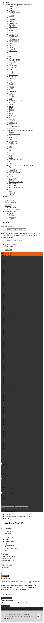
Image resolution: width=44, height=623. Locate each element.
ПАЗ (10, 167)
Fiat (10, 29)
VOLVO (12, 124)
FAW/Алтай (13, 27)
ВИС (10, 137)
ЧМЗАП (12, 193)
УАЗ (10, 189)
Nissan (11, 78)
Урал (10, 191)
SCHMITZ (12, 97)
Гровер (11, 215)
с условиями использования (23, 616)
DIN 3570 (12, 207)
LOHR (11, 69)
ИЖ (10, 148)
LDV (10, 64)
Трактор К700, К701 (16, 182)
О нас (3, 608)
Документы (9, 246)
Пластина (12, 217)
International (13, 51)
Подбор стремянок (11, 248)
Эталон (11, 195)
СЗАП (11, 176)
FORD (11, 30)
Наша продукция (11, 244)
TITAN (11, 112)
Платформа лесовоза (16, 169)
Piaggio (11, 88)
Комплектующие (11, 211)
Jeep (10, 56)
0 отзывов (8, 533)
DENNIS (12, 21)
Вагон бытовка (14, 134)
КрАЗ (11, 152)
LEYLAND (13, 67)
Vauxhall (12, 121)
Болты (7, 196)
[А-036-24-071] (6, 528)
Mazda (11, 73)
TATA (11, 108)
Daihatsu (12, 19)
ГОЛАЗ (11, 145)
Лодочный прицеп (15, 160)
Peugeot (11, 86)
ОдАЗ (11, 163)
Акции (3, 495)
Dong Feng (12, 25)
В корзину (5, 576)
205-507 (3, 235)
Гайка (11, 213)
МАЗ (10, 161)
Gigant (11, 38)
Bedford (11, 8)
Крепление (13, 154)
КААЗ (11, 150)
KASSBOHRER (14, 60)
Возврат (15, 608)
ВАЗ (10, 136)
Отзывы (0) (9, 595)
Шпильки (8, 204)
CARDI (11, 14)
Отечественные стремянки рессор (21, 165)
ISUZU (11, 53)
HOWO (11, 47)
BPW (11, 10)
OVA (10, 82)
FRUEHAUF (13, 36)
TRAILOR (12, 115)
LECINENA (13, 65)
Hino (10, 45)
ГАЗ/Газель (13, 143)
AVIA (11, 6)
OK (38, 616)
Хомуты (8, 206)
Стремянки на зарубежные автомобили (18, 5)
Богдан (11, 132)
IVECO (11, 54)
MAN (11, 71)
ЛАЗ (10, 156)
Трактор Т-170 (14, 185)
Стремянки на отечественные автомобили (19, 130)
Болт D (11, 198)
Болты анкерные (10, 202)
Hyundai (12, 49)
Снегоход (12, 178)
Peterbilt (11, 84)
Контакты (8, 250)
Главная (7, 514)
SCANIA (12, 95)
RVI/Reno (12, 91)
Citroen (11, 16)
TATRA (11, 110)
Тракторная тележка (16, 187)
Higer (11, 43)
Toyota (11, 113)
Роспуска (12, 174)
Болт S (11, 200)
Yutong (11, 128)
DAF (10, 17)
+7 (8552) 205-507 (19, 587)
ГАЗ (10, 139)
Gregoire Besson (14, 41)
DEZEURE (13, 23)
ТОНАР (12, 180)
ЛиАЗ (11, 158)
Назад (8, 2)
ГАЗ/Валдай (13, 141)
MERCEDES (13, 75)
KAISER (12, 58)
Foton (11, 32)
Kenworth (12, 62)
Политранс (13, 171)
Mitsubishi (12, 76)
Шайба (11, 219)
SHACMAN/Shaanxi (16, 100)
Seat (10, 99)
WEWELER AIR (14, 126)
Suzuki (11, 104)
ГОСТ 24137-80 (14, 209)
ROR (10, 89)
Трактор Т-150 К (15, 184)
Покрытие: (4, 554)
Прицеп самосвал (15, 172)
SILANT (12, 102)
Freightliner (12, 34)
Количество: (5, 567)
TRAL (11, 117)
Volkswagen (13, 123)
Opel (10, 80)
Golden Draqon (14, 40)
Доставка (8, 608)
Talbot (11, 106)
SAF (10, 93)
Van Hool (12, 119)
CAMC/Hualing (14, 12)
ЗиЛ (10, 147)
